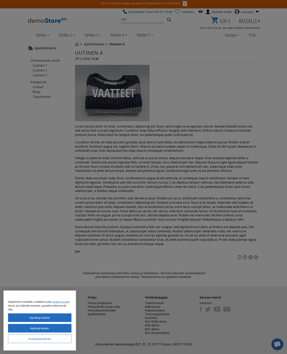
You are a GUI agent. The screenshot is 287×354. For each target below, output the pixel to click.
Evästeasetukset (40, 339)
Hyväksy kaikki (39, 317)
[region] (39, 320)
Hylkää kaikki (39, 328)
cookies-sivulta (60, 301)
